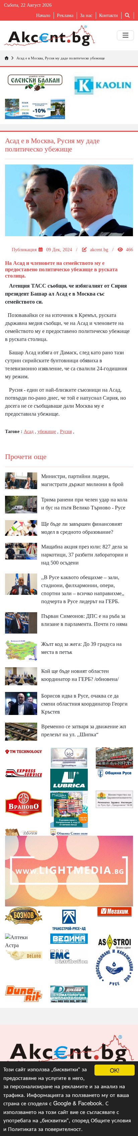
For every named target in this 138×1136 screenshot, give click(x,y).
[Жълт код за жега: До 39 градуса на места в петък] (21, 650)
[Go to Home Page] (6, 58)
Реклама (65, 15)
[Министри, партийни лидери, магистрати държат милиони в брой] (21, 480)
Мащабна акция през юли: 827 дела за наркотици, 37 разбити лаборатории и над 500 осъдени (84, 554)
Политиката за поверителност (44, 1128)
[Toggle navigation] (125, 35)
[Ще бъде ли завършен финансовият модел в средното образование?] (21, 527)
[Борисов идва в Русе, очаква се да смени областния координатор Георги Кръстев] (21, 703)
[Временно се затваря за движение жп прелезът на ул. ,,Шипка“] (21, 731)
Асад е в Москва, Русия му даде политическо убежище (60, 58)
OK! (115, 1070)
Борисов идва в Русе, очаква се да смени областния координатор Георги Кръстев (84, 704)
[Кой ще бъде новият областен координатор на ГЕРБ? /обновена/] (21, 676)
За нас (86, 15)
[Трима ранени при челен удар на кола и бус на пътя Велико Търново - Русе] (21, 504)
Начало (43, 15)
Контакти (108, 15)
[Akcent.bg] (49, 35)
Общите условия (111, 1120)
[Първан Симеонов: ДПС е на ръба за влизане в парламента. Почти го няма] (21, 622)
